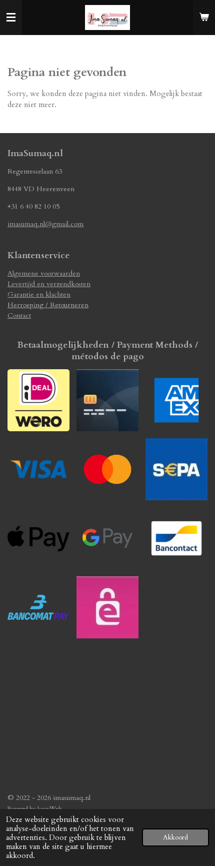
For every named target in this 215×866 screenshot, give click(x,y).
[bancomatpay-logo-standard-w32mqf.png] (38, 607)
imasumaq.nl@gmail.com (46, 224)
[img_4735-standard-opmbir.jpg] (107, 607)
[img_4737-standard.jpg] (107, 400)
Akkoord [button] (175, 837)
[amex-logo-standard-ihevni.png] (176, 400)
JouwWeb (50, 808)
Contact (19, 315)
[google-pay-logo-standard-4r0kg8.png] (107, 538)
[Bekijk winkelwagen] (204, 17)
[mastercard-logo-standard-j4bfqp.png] (107, 469)
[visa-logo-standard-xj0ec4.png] (38, 469)
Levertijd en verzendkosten (49, 284)
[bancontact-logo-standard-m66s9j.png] (176, 538)
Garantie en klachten (39, 294)
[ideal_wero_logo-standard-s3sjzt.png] (38, 400)
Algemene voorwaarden (44, 273)
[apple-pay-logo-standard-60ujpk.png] (38, 538)
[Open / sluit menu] (11, 17)
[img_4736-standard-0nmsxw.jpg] (176, 469)
